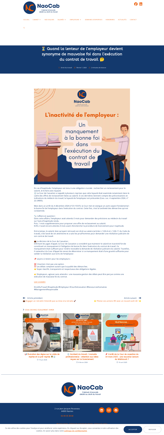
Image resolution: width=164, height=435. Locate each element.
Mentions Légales (62, 424)
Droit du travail (66, 68)
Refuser (152, 429)
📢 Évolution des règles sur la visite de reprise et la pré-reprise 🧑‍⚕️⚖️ (42, 355)
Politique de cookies (100, 424)
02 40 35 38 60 (67, 416)
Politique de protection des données (81, 424)
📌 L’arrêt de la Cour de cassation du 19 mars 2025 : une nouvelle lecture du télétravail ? (121, 356)
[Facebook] (116, 410)
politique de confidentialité (75, 431)
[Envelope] (109, 410)
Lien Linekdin (40, 282)
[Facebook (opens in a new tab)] (135, 4)
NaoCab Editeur (82, 41)
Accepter (133, 429)
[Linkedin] (101, 410)
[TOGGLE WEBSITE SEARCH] (24, 28)
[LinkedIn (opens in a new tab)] (140, 4)
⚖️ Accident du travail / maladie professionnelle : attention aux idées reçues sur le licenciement (82, 356)
